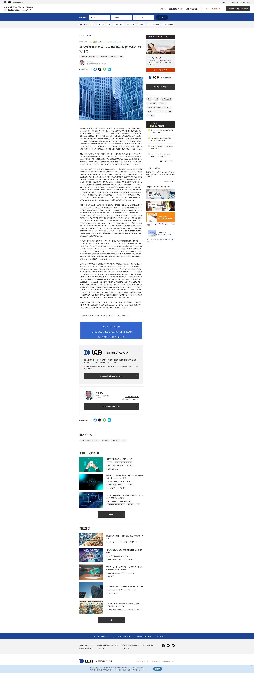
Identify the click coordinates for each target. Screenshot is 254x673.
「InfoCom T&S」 (101, 315)
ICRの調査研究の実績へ (160, 87)
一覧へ (111, 514)
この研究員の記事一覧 (132, 397)
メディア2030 (118, 24)
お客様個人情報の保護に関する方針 (107, 645)
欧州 (149, 111)
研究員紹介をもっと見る (132, 399)
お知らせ (163, 9)
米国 (156, 99)
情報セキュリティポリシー (86, 645)
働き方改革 (104, 57)
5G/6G (169, 111)
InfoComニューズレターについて (99, 636)
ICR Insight (159, 111)
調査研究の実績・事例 (176, 9)
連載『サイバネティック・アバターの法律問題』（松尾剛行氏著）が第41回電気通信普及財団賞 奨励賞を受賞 (160, 174)
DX (109, 24)
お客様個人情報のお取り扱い (130, 645)
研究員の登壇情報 (191, 9)
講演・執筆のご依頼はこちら (111, 406)
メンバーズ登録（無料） (213, 9)
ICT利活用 (130, 24)
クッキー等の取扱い (147, 645)
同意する (157, 669)
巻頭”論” (113, 57)
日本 (121, 57)
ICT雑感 (150, 116)
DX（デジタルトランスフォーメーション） (159, 107)
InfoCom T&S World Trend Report (110, 42)
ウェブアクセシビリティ (85, 648)
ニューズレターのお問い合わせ (241, 2)
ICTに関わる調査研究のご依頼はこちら (111, 376)
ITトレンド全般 (168, 24)
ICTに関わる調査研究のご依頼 (238, 9)
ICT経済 (141, 24)
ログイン (225, 2)
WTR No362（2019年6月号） (89, 57)
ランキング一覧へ (167, 161)
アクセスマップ (101, 648)
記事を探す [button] (83, 17)
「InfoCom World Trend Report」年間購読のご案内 (111, 332)
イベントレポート (154, 24)
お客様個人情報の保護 (144, 636)
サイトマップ (161, 636)
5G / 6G (101, 24)
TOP (92, 24)
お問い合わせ (125, 648)
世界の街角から (166, 99)
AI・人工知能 (152, 103)
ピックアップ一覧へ (169, 181)
